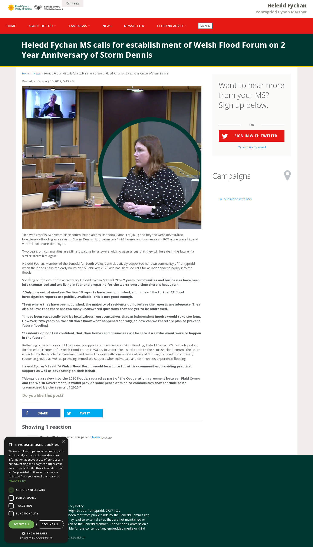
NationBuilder (78, 537)
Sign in (205, 25)
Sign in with (255, 135)
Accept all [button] (21, 524)
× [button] (63, 441)
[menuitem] (11, 26)
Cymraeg (72, 3)
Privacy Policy (74, 506)
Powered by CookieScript (36, 538)
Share (43, 413)
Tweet (85, 413)
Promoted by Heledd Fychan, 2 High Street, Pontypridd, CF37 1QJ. (71, 510)
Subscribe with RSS (237, 199)
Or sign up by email (252, 147)
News (37, 73)
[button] (36, 533)
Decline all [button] (50, 524)
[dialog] (36, 490)
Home (26, 73)
